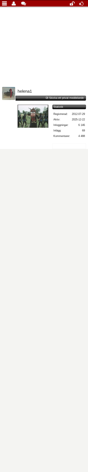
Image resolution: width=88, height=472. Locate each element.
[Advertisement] (44, 46)
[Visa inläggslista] (5, 3)
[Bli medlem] (82, 3)
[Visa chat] (24, 3)
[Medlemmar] (15, 3)
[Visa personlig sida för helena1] (8, 99)
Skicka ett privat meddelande (66, 97)
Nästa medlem (71, 89)
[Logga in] (73, 3)
